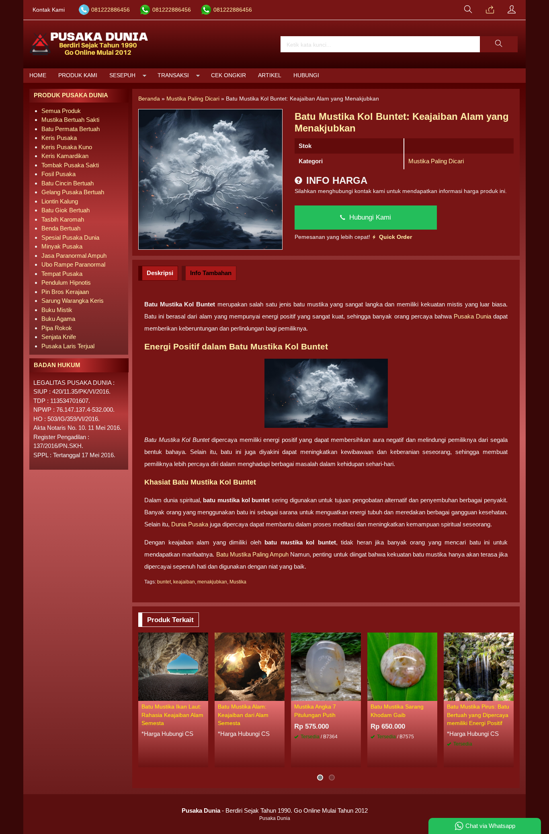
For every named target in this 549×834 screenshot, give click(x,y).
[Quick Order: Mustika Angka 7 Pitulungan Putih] (356, 694)
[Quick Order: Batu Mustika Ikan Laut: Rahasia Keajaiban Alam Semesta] (203, 694)
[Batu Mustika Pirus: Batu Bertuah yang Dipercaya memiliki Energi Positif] (479, 666)
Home (37, 75)
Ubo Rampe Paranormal (73, 264)
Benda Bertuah (60, 228)
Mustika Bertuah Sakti (70, 119)
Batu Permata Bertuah (70, 128)
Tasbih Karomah (62, 219)
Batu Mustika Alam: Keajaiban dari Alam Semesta (243, 715)
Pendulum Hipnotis (66, 282)
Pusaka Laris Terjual (67, 346)
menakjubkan (212, 582)
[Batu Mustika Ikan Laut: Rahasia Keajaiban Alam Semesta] (173, 666)
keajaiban (184, 582)
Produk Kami (77, 75)
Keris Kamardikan (64, 155)
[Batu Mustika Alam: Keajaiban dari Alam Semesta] (250, 666)
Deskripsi (160, 272)
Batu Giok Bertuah (65, 210)
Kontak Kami (49, 10)
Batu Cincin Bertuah (67, 183)
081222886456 (110, 10)
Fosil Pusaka (58, 173)
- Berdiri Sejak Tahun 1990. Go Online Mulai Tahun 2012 (275, 810)
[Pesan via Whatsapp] (490, 10)
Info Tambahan (210, 272)
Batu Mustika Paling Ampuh (252, 554)
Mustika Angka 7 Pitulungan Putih (315, 711)
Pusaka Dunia (472, 316)
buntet (164, 582)
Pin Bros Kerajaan (65, 291)
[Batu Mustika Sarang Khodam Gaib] (402, 666)
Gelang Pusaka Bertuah (72, 192)
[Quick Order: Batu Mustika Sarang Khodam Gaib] (432, 694)
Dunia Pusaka (189, 524)
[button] (499, 44)
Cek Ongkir (228, 75)
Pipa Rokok (56, 328)
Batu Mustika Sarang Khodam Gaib (397, 711)
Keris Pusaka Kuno (66, 147)
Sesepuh (122, 75)
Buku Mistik (56, 309)
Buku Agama (58, 318)
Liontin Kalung (59, 201)
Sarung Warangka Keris (72, 300)
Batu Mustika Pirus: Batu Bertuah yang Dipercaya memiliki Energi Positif (478, 715)
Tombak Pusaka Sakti (70, 165)
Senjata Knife (58, 336)
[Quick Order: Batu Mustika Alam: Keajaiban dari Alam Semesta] (280, 694)
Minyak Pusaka (61, 246)
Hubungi (306, 75)
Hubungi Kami (369, 217)
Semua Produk (61, 110)
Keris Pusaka (59, 137)
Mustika (237, 582)
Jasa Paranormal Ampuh (74, 255)
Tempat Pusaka (61, 273)
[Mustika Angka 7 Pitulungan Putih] (326, 666)
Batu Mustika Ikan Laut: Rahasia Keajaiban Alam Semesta (172, 715)
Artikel (269, 75)
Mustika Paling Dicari (436, 161)
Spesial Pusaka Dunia (70, 237)
